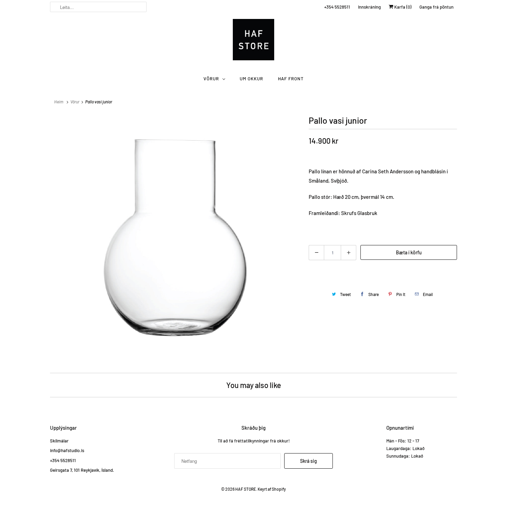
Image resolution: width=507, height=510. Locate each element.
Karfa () (402, 7)
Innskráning (369, 7)
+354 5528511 (337, 7)
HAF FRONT (291, 78)
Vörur (211, 78)
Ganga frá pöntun (436, 7)
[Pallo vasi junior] (176, 239)
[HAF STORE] (253, 41)
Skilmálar (59, 440)
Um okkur (251, 78)
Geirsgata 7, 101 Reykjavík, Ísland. (82, 470)
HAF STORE (245, 489)
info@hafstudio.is (67, 450)
